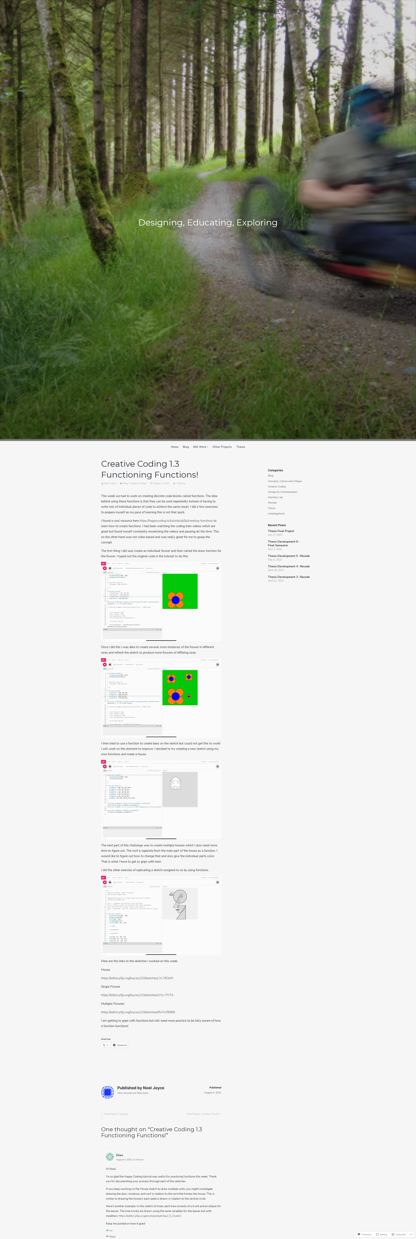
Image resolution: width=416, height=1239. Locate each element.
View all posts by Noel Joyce (132, 1093)
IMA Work (199, 447)
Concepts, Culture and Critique (285, 481)
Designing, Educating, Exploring (208, 222)
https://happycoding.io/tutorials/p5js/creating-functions (176, 521)
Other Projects (222, 447)
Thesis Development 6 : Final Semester (283, 543)
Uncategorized (276, 513)
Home (174, 447)
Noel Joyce (110, 483)
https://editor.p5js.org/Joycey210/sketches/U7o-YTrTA (137, 995)
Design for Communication (282, 492)
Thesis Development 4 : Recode (289, 566)
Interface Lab (275, 497)
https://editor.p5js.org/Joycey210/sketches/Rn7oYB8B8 (138, 1012)
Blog (186, 447)
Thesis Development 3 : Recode (289, 577)
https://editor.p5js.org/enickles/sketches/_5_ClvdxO (150, 1216)
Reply (112, 1236)
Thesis (240, 447)
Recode (272, 502)
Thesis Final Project (281, 531)
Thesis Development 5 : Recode (289, 556)
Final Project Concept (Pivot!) (203, 1114)
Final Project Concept (114, 1114)
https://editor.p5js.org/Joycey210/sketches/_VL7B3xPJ (137, 978)
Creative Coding (137, 483)
